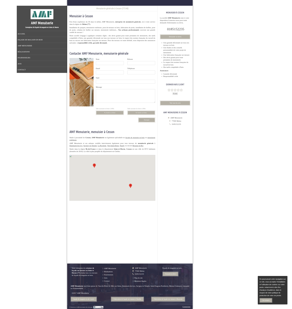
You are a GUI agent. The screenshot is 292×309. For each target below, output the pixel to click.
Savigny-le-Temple (90, 146)
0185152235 (175, 29)
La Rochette (102, 146)
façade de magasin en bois (135, 138)
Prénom (130, 59)
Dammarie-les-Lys (75, 146)
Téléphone (131, 68)
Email (98, 68)
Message (99, 87)
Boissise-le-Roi (138, 146)
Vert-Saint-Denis (113, 146)
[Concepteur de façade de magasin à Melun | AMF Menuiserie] (42, 14)
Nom (97, 59)
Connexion (186, 307)
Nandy (122, 146)
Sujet (97, 78)
